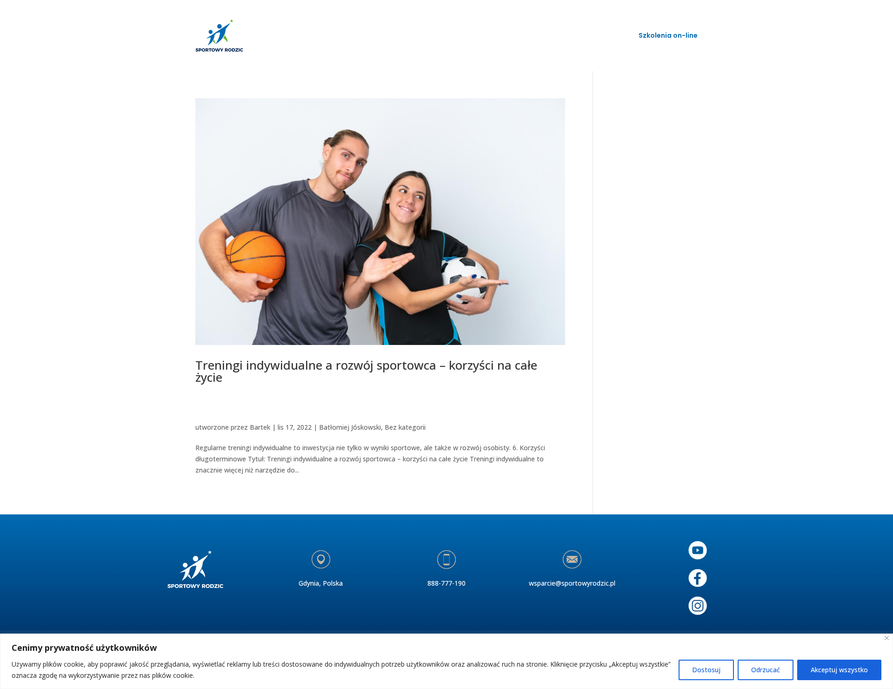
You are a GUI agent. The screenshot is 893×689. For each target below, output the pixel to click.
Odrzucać (765, 669)
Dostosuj (706, 669)
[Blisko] (887, 638)
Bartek (260, 427)
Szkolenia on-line (668, 35)
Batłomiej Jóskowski (350, 427)
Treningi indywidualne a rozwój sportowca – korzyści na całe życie (366, 371)
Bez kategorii (405, 427)
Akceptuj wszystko (839, 669)
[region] (446, 661)
